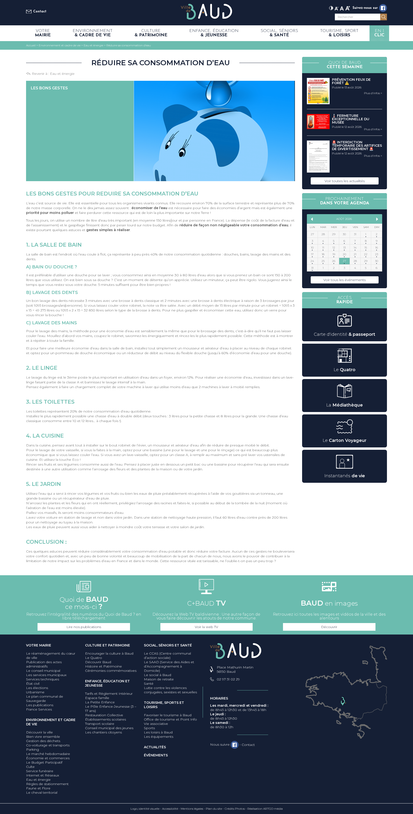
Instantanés (344, 475)
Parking (32, 749)
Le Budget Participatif (44, 762)
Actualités (155, 747)
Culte (30, 767)
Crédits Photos (235, 808)
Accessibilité (170, 808)
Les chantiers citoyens (103, 732)
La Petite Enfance (100, 702)
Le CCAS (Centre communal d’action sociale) (167, 655)
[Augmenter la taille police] (347, 7)
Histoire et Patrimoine (103, 666)
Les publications (39, 705)
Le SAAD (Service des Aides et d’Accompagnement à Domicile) (169, 666)
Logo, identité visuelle (144, 808)
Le (344, 369)
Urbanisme (35, 692)
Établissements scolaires (105, 719)
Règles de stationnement (47, 784)
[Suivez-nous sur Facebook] (383, 8)
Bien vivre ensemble (43, 736)
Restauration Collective (104, 715)
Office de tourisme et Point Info (170, 719)
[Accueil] (206, 12)
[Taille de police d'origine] (342, 7)
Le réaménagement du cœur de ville (50, 655)
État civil (32, 683)
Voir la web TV (206, 627)
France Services (39, 709)
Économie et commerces (48, 758)
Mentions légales (192, 808)
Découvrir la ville (39, 732)
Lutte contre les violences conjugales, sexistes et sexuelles (170, 690)
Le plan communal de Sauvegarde (44, 698)
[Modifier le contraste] (331, 7)
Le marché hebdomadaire (48, 754)
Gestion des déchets (43, 741)
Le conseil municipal (43, 670)
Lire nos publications (83, 627)
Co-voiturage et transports (48, 745)
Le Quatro (93, 658)
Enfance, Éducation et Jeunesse (107, 683)
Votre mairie (38, 645)
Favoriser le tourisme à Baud (167, 715)
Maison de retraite (159, 679)
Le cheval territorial (41, 792)
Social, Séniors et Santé (168, 645)
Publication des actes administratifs (44, 664)
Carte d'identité (344, 334)
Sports (149, 728)
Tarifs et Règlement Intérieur (109, 693)
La (344, 405)
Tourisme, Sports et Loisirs (164, 704)
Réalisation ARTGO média (265, 808)
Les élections (37, 688)
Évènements (156, 755)
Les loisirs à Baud (158, 732)
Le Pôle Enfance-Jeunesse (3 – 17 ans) (110, 708)
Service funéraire (39, 771)
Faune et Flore (38, 788)
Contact (39, 11)
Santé (148, 683)
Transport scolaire (99, 724)
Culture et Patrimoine (107, 645)
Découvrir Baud (98, 662)
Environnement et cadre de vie (51, 722)
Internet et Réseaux (42, 775)
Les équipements (158, 736)
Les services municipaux (46, 675)
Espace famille (97, 698)
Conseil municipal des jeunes (109, 728)
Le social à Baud (157, 675)
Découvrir (329, 627)
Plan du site (214, 808)
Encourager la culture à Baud (109, 653)
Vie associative (156, 724)
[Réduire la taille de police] (336, 7)
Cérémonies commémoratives (110, 670)
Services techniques (42, 679)
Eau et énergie (62, 73)
